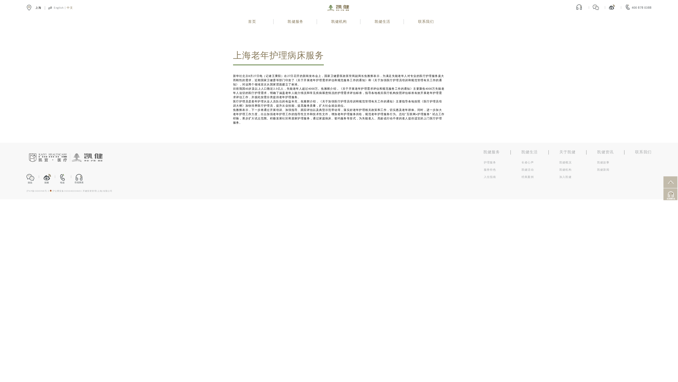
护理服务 (490, 162)
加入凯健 (565, 177)
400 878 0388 (642, 8)
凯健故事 (603, 162)
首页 (252, 22)
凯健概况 (565, 162)
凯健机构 (339, 22)
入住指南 (490, 177)
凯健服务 (295, 22)
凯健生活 (382, 22)
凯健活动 (528, 170)
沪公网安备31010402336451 (67, 191)
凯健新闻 (603, 170)
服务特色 (490, 170)
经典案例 (528, 177)
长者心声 (528, 162)
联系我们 (426, 22)
